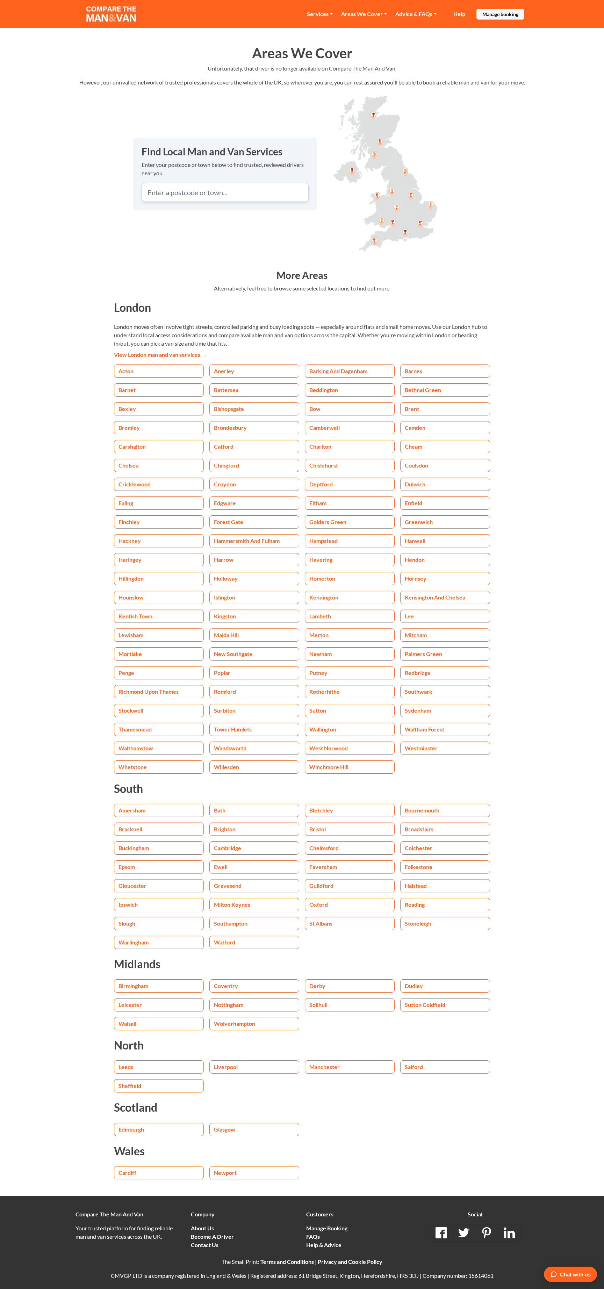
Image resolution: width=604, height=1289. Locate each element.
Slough (126, 923)
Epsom (126, 866)
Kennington (323, 597)
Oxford (318, 904)
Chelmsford (324, 848)
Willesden (226, 767)
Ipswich (128, 904)
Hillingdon (131, 578)
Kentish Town (135, 616)
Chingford (226, 465)
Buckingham (133, 848)
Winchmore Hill (328, 767)
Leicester (130, 1004)
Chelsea (128, 465)
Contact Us (204, 1245)
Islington (224, 597)
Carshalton (132, 446)
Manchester (324, 1066)
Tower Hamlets (233, 729)
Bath (219, 810)
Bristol (317, 829)
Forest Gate (228, 521)
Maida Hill (226, 635)
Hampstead (323, 540)
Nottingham (228, 1004)
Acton (126, 371)
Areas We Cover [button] (362, 13)
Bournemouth (422, 810)
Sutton (317, 710)
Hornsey (415, 578)
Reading (415, 904)
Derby (317, 985)
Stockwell (130, 710)
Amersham (131, 810)
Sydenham (418, 710)
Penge (126, 672)
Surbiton (225, 710)
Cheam (413, 446)
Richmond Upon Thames (148, 691)
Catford (223, 446)
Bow (315, 408)
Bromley (129, 427)
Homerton (322, 578)
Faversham (323, 866)
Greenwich (419, 521)
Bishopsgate (229, 408)
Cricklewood (134, 484)
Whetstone (132, 767)
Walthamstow (135, 748)
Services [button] (318, 13)
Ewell (221, 866)
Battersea (226, 389)
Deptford (321, 484)
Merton (319, 635)
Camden (415, 427)
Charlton (320, 446)
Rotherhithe (324, 691)
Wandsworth (230, 748)
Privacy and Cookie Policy (350, 1261)
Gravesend (228, 885)
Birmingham (133, 985)
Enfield (413, 503)
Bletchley (321, 810)
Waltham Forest (424, 729)
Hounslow (131, 597)
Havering (320, 559)
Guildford (321, 885)
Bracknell (130, 829)
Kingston (225, 616)
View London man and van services (160, 354)
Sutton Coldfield (425, 1004)
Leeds (125, 1066)
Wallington (322, 729)
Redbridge (418, 672)
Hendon (415, 559)
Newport (225, 1172)
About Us (202, 1228)
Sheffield (129, 1085)
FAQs (313, 1236)
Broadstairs (419, 829)
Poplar (222, 672)
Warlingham (133, 942)
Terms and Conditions (287, 1261)
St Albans (320, 923)
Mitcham (416, 635)
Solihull (318, 1004)
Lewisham (130, 635)
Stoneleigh (418, 923)
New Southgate (233, 653)
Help (459, 13)
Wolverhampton (234, 1023)
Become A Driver (212, 1236)
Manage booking (500, 14)
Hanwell (415, 540)
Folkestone (418, 866)
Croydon (225, 484)
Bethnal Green (423, 389)
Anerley (224, 371)
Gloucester (132, 885)
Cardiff (127, 1172)
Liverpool (226, 1066)
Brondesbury (230, 427)
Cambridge (227, 848)
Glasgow (224, 1129)
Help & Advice (323, 1245)
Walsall (127, 1023)
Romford (225, 691)
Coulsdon (416, 465)
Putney (318, 672)
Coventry (226, 985)
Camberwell (324, 427)
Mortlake (130, 653)
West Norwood (328, 748)
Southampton (230, 923)
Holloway (226, 578)
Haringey (130, 559)
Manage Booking (326, 1228)
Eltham (317, 503)
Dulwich (415, 484)
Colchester (418, 848)
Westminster (421, 748)
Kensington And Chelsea (435, 597)
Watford (224, 942)
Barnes (413, 371)
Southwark (418, 691)
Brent (412, 408)
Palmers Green (423, 653)
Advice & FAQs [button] (413, 13)
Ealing (125, 503)
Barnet (127, 389)
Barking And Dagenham (338, 371)
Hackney (129, 540)
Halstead (416, 885)
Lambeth (320, 616)
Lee (409, 616)
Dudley (414, 985)
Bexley (127, 408)
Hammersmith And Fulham (247, 540)
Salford (414, 1066)
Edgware (225, 503)
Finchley (129, 521)
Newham (320, 653)
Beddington (323, 389)
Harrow (223, 559)
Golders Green (327, 521)
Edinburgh (131, 1129)
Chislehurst (323, 465)
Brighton (225, 829)
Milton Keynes (232, 904)
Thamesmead (135, 729)
